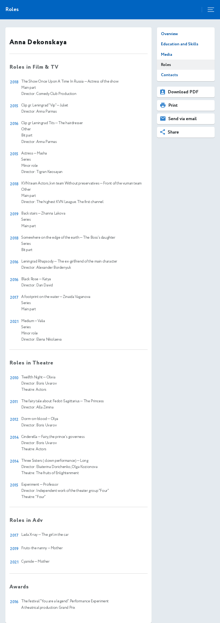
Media (166, 54)
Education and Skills (179, 44)
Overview (169, 34)
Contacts (169, 75)
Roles (166, 65)
